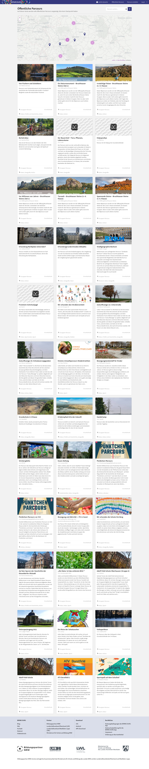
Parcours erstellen (132, 2)
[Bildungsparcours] (16, 2)
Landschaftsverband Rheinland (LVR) (58, 726)
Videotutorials (21, 733)
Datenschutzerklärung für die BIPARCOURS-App (114, 729)
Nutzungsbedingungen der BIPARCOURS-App (118, 725)
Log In (143, 2)
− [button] (19, 20)
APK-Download (80, 729)
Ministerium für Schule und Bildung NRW (59, 733)
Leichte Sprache (103, 2)
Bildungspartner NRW (53, 724)
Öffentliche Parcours (118, 2)
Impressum (108, 732)
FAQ (18, 726)
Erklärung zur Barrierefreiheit (114, 735)
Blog (18, 724)
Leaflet (113, 60)
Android (78, 726)
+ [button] (19, 18)
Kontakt (19, 729)
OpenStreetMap (121, 60)
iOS (77, 724)
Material (20, 731)
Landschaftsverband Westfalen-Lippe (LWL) (58, 729)
